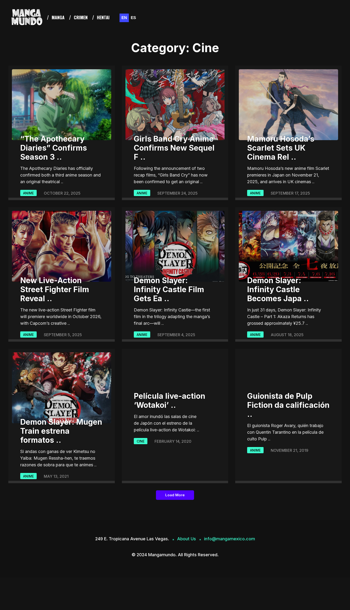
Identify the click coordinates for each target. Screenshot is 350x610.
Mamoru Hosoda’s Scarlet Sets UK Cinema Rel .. (280, 148)
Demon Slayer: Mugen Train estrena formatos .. (61, 431)
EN (124, 17)
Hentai (103, 17)
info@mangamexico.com (229, 538)
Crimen (81, 17)
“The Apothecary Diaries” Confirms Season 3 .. (53, 148)
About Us (186, 538)
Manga (58, 17)
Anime (28, 193)
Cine (141, 441)
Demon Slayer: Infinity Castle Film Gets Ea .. (169, 289)
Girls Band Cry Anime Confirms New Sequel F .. (174, 148)
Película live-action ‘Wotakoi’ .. (169, 400)
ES (133, 17)
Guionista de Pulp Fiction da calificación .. (288, 405)
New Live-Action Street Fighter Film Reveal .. (54, 289)
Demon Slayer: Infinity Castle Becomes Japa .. (278, 289)
